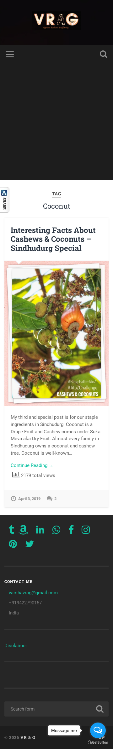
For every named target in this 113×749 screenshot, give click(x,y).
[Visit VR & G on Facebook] (71, 531)
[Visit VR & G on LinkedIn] (40, 531)
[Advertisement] (56, 123)
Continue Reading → (32, 465)
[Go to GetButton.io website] (98, 742)
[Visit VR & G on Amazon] (23, 531)
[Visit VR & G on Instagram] (86, 531)
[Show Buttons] (4, 211)
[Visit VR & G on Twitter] (29, 546)
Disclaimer (15, 645)
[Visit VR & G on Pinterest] (13, 546)
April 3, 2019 (29, 498)
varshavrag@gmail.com (33, 593)
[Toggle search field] (103, 54)
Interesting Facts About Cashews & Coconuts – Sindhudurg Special (53, 239)
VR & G (27, 737)
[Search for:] (56, 709)
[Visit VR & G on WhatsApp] (56, 531)
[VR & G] (56, 22)
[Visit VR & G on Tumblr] (11, 531)
